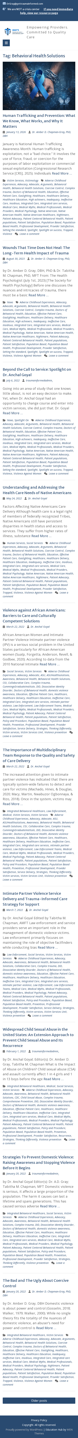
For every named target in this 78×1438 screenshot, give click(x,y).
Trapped (68, 230)
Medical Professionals (49, 207)
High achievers (37, 199)
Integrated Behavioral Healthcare (26, 811)
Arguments (47, 184)
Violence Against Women (27, 355)
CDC (17, 1097)
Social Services (34, 543)
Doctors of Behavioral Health (29, 192)
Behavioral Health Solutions (28, 188)
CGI (5, 682)
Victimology (31, 180)
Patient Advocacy (12, 218)
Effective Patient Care (49, 313)
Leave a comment (29, 234)
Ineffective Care (56, 321)
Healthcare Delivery (58, 195)
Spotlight (32, 230)
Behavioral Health (38, 306)
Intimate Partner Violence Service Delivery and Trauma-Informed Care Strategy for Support (35, 899)
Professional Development (34, 226)
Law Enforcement (23, 705)
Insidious (14, 203)
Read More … (62, 173)
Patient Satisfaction (29, 222)
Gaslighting (24, 195)
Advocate (34, 184)
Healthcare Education (15, 199)
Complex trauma (44, 310)
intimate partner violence (17, 985)
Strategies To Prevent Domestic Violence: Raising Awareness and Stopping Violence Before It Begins (39, 1162)
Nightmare (63, 214)
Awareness (9, 679)
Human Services (16, 543)
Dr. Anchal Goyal (37, 498)
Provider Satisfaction (62, 226)
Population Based (51, 222)
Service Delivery (26, 728)
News (10, 302)
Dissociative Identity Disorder (19, 969)
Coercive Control (54, 188)
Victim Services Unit (32, 732)
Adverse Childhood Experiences (37, 302)
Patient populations (55, 340)
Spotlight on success (50, 230)
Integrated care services (53, 203)
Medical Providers (63, 329)
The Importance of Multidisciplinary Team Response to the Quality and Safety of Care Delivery (39, 755)
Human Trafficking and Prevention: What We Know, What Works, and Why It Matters (39, 121)
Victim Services (15, 180)
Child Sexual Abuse (31, 1097)
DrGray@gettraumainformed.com (25, 3)
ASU (43, 675)
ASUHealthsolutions (58, 675)
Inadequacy (53, 199)
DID (38, 686)
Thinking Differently (60, 728)
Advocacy (22, 184)
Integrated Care (30, 203)
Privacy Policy (39, 1420)
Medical (7, 815)
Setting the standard (14, 230)
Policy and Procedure (15, 721)
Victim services (11, 732)
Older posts (39, 1401)
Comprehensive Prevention (18, 1101)
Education (52, 192)
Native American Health (59, 332)
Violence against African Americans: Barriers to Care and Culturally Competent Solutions (34, 615)
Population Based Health (17, 1004)
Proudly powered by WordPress (24, 1429)
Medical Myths (27, 207)
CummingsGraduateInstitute (19, 686)
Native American (47, 211)
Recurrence (65, 1135)
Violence (7, 234)
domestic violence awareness (19, 973)
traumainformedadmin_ (39, 380)
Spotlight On (22, 420)
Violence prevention (55, 732)
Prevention (18, 724)
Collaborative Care (18, 682)
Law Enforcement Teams (47, 705)
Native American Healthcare (39, 214)
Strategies (42, 728)
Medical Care (10, 207)
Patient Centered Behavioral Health (43, 218)
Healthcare (39, 195)
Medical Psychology (26, 211)
